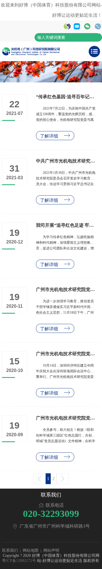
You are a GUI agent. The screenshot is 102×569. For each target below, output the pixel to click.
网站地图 (31, 550)
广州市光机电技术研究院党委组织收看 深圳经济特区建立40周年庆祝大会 (66, 353)
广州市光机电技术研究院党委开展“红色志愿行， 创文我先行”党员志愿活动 (66, 418)
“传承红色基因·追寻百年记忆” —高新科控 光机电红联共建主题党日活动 (66, 96)
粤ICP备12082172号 (19, 561)
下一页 (62, 478)
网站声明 (51, 550)
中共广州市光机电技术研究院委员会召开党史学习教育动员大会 (66, 161)
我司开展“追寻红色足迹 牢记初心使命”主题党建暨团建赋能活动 (66, 225)
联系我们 (10, 550)
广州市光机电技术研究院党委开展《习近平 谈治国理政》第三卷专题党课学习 (66, 289)
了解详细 (49, 136)
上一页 (39, 478)
